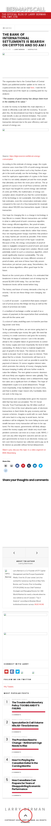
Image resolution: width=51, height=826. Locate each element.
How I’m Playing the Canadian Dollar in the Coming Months (25, 763)
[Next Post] (37, 553)
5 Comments (16, 714)
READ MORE (39, 604)
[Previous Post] (14, 553)
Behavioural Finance (19, 699)
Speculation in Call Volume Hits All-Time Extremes (27, 724)
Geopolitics (32, 49)
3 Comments (16, 795)
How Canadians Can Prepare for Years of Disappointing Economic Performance (26, 785)
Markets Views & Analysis (21, 719)
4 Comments (16, 732)
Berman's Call (25, 9)
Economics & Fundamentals (22, 757)
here (32, 88)
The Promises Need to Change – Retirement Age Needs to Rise (27, 742)
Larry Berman (19, 49)
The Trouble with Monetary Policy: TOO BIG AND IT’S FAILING (27, 705)
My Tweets (8, 686)
